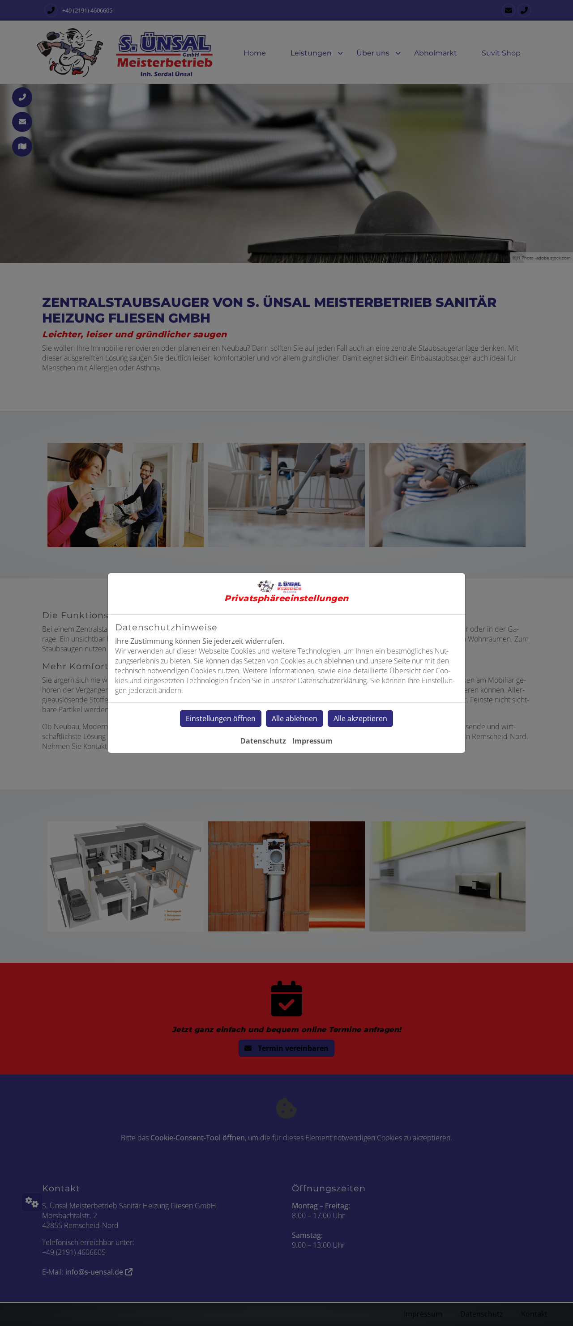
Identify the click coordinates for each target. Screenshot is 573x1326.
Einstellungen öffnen (221, 718)
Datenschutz (263, 741)
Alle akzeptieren (360, 718)
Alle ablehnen (294, 718)
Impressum (312, 741)
